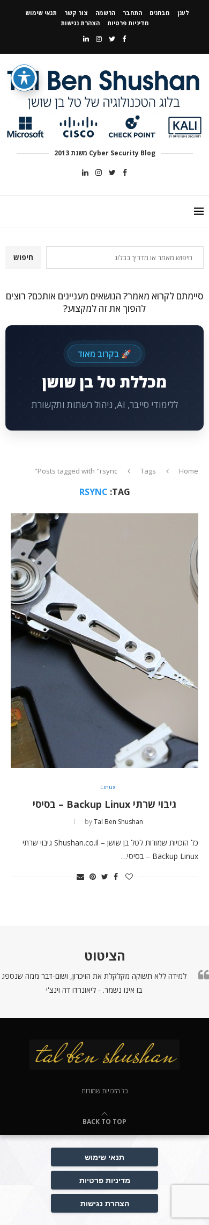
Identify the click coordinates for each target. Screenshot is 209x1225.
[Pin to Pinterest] (92, 876)
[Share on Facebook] (116, 876)
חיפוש (23, 257)
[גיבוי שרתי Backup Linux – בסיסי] (104, 640)
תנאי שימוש (41, 13)
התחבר (132, 13)
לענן (183, 13)
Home (188, 471)
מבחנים (160, 13)
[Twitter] (112, 39)
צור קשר (76, 13)
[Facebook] (124, 39)
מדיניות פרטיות (128, 23)
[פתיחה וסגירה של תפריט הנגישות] (24, 78)
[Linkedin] (86, 39)
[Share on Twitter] (104, 876)
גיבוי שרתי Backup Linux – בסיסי (104, 804)
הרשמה (105, 13)
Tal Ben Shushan (118, 821)
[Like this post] (129, 876)
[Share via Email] (80, 876)
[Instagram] (99, 39)
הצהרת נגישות (80, 23)
